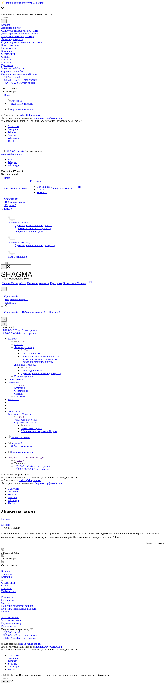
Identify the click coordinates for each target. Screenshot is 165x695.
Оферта (5, 603)
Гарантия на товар (11, 623)
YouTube (12, 135)
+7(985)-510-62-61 (12, 77)
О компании (8, 582)
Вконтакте (13, 126)
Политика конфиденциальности (19, 608)
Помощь (5, 611)
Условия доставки (11, 620)
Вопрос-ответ (8, 626)
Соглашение (8, 600)
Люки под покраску (32, 370)
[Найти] (4, 21)
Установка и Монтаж (25, 419)
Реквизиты (7, 597)
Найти (5, 682)
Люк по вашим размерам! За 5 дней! (24, 2)
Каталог (18, 344)
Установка (7, 574)
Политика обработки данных (17, 605)
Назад (20, 341)
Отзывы (5, 585)
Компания (19, 388)
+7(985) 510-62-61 (15, 151)
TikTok (11, 140)
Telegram (12, 132)
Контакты (6, 588)
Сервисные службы (31, 428)
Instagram (13, 129)
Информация (8, 591)
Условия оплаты (10, 617)
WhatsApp (13, 138)
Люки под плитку (30, 353)
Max (10, 159)
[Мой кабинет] (2, 292)
